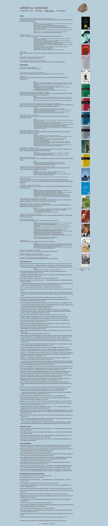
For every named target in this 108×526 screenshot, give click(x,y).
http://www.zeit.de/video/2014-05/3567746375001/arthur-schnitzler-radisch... (49, 234)
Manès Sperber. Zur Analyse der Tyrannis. (29, 147)
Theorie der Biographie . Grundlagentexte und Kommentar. (33, 198)
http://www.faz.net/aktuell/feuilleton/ (49, 223)
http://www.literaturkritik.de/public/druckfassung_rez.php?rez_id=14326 (47, 193)
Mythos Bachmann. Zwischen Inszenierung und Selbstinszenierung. (35, 203)
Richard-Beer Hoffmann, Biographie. (28, 67)
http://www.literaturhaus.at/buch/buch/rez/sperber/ (43, 154)
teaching (39, 11)
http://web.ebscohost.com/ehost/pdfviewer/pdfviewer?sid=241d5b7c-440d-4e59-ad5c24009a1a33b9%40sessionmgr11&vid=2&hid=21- (49, 164)
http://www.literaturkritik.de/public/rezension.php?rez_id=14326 (57, 196)
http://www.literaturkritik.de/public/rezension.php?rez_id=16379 (46, 211)
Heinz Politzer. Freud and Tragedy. (28, 157)
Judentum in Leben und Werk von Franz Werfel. (31, 214)
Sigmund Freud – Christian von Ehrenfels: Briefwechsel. (32, 72)
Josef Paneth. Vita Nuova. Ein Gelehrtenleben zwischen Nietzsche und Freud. (37, 166)
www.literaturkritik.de (61, 192)
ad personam (61, 11)
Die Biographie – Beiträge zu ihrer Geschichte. (30, 185)
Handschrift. (22, 76)
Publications (49, 11)
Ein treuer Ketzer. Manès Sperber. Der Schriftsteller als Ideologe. (34, 92)
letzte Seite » (52, 523)
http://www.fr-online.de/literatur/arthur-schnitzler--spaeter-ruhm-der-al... (47, 232)
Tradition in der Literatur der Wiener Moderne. (30, 250)
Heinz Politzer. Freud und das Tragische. (29, 115)
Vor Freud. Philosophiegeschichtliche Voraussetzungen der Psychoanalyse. (37, 18)
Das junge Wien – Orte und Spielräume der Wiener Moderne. (34, 257)
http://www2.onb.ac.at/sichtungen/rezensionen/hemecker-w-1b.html (36, 452)
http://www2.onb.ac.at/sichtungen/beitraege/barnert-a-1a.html (35, 325)
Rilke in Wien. (23, 51)
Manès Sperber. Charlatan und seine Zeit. (29, 130)
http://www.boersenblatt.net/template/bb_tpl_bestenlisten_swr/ (46, 237)
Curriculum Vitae (26, 11)
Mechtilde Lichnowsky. (25, 35)
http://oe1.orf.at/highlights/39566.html (41, 140)
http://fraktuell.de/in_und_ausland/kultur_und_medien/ (44, 126)
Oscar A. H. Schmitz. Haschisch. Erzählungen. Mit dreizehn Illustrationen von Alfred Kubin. (40, 103)
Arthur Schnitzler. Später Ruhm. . (27, 219)
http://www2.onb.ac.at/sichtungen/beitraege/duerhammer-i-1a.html (36, 307)
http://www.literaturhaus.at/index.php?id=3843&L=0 (44, 89)
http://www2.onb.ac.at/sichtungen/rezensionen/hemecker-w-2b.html (38, 455)
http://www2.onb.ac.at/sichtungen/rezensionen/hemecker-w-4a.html (36, 460)
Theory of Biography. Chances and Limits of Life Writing (32, 60)
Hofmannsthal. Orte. (24, 240)
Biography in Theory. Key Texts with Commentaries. (31, 253)
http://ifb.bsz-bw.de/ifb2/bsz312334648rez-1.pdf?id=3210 (51, 191)
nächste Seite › (44, 523)
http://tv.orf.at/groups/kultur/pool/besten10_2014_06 (44, 238)
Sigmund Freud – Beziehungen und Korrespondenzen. (32, 57)
